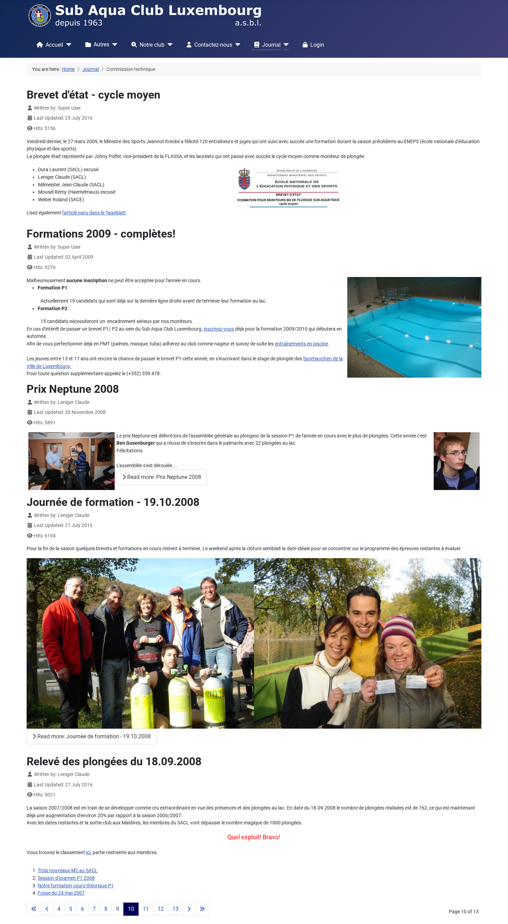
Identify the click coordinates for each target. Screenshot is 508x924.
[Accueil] (67, 44)
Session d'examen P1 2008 (66, 878)
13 (175, 909)
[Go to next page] (189, 909)
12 (161, 909)
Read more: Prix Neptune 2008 (163, 477)
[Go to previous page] (47, 909)
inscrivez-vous (219, 329)
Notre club (152, 44)
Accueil (54, 44)
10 (131, 909)
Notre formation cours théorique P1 (76, 886)
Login (317, 44)
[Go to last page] (202, 909)
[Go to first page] (34, 909)
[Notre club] (168, 44)
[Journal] (285, 44)
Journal (271, 44)
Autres (101, 44)
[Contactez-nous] (236, 44)
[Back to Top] (496, 911)
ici (88, 853)
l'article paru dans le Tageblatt (94, 213)
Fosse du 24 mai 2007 (61, 893)
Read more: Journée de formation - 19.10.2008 (93, 736)
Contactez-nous (213, 44)
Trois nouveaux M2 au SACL (67, 871)
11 (146, 909)
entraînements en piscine (301, 344)
